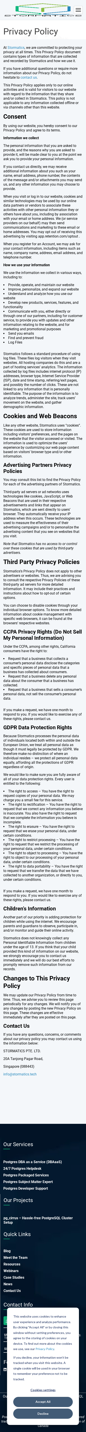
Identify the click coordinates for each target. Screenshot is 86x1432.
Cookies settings (43, 1390)
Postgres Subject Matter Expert (28, 1182)
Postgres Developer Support (25, 1188)
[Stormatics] (43, 10)
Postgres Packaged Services (26, 1175)
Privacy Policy (45, 1349)
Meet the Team (16, 1257)
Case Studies (14, 1277)
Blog (7, 1251)
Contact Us (12, 1291)
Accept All (43, 1402)
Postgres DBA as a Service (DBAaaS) (32, 1162)
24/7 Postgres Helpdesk (22, 1168)
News (8, 1284)
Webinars (11, 1271)
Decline (43, 1413)
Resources (12, 1264)
